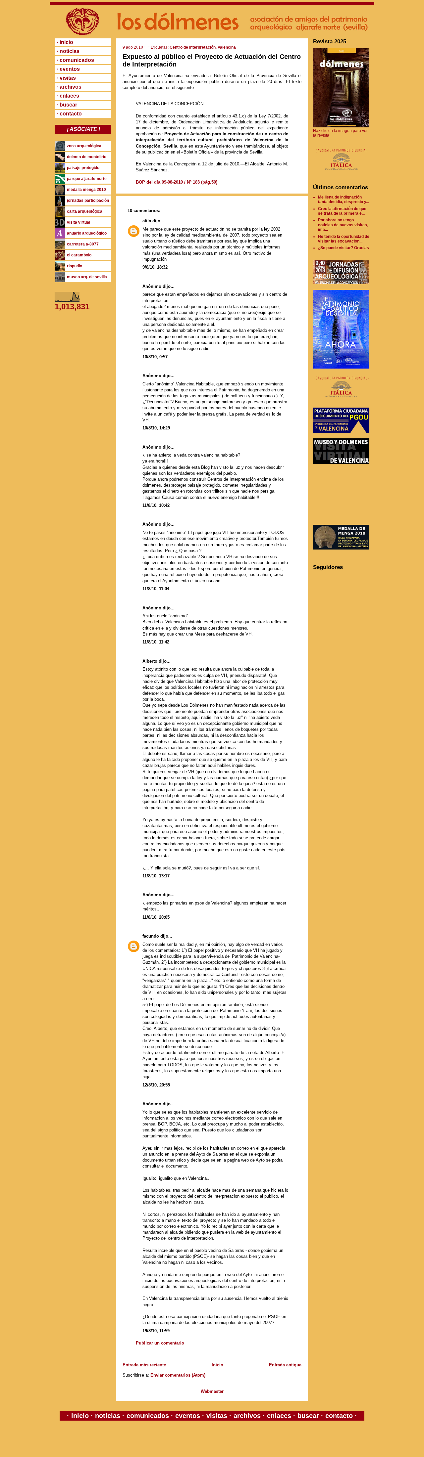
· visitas (66, 78)
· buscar (67, 105)
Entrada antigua (285, 1364)
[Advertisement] (343, 494)
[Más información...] (341, 173)
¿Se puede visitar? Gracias (343, 247)
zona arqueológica (84, 146)
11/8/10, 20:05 (156, 917)
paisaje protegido (83, 167)
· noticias (68, 51)
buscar (308, 1415)
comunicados (148, 1415)
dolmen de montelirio (86, 157)
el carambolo (79, 255)
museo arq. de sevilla (87, 277)
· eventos (68, 69)
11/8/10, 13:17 (156, 875)
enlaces (278, 1415)
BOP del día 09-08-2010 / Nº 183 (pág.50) (176, 182)
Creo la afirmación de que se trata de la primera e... (342, 211)
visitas (216, 1415)
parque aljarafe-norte (87, 178)
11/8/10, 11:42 (155, 642)
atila (146, 220)
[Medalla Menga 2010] (341, 548)
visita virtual (78, 222)
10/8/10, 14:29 (156, 427)
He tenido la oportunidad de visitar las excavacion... (343, 238)
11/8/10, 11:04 (155, 588)
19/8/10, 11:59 (156, 1330)
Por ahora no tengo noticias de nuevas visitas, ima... (343, 225)
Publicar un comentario (160, 1343)
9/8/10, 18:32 (155, 267)
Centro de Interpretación (193, 47)
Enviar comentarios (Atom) (177, 1375)
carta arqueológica (84, 211)
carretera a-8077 (83, 244)
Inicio (217, 1364)
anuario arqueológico (87, 233)
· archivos (69, 87)
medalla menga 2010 (86, 189)
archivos (247, 1415)
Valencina (227, 47)
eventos (187, 1415)
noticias (107, 1415)
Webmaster (212, 1391)
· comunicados (75, 60)
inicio (80, 1415)
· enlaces (68, 96)
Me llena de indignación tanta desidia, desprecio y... (343, 199)
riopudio (74, 266)
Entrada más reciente (144, 1364)
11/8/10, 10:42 (156, 505)
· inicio (65, 42)
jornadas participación (88, 200)
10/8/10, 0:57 (155, 356)
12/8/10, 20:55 (156, 1084)
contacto (338, 1415)
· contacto (69, 113)
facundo (150, 936)
